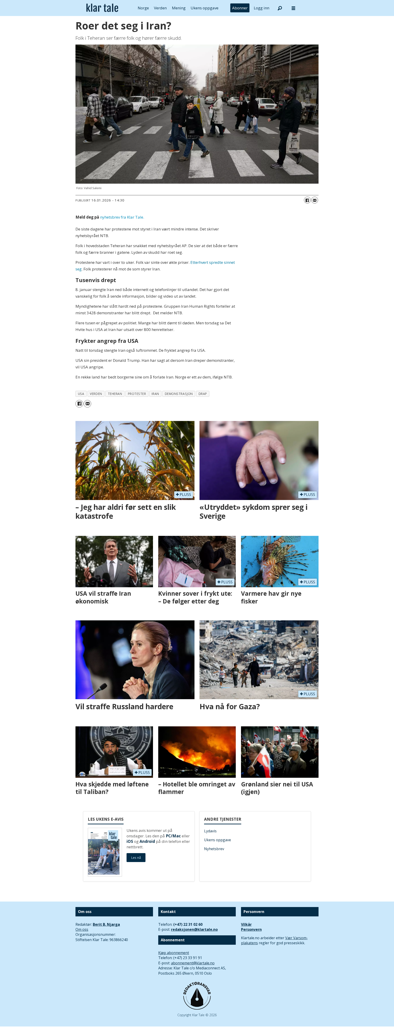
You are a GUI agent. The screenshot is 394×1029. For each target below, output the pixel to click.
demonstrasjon (179, 393)
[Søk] (280, 8)
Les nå (136, 857)
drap (203, 393)
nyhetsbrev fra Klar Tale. (122, 217)
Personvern (251, 929)
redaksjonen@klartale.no (194, 929)
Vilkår (246, 924)
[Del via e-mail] (314, 200)
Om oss (81, 929)
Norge (143, 8)
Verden (160, 8)
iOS (130, 841)
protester (137, 393)
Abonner (240, 8)
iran (155, 393)
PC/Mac (173, 836)
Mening (179, 8)
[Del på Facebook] (307, 200)
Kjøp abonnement (173, 952)
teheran (115, 393)
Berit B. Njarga (106, 924)
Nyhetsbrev (214, 848)
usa (81, 393)
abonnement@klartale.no (193, 963)
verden (96, 393)
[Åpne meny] (293, 8)
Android (147, 841)
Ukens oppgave (204, 8)
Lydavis (210, 830)
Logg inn (261, 8)
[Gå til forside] (102, 8)
